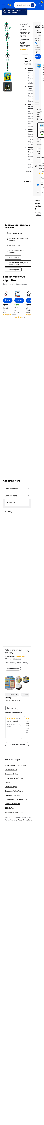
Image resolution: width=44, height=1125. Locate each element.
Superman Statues (11, 774)
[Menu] (4, 5)
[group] (29, 49)
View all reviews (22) (17, 744)
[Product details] (27, 489)
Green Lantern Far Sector (14, 778)
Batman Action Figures (13, 795)
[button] (25, 61)
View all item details (33, 172)
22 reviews (17, 659)
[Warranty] (25, 503)
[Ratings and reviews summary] (27, 650)
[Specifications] (27, 496)
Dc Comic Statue (11, 770)
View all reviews (13, 669)
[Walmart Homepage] (10, 5)
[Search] (32, 5)
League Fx (8, 782)
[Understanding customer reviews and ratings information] (27, 663)
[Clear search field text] (29, 5)
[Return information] (36, 52)
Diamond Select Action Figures (16, 799)
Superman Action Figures (14, 791)
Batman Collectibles (12, 804)
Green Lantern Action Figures (15, 765)
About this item (11, 480)
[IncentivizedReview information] (20, 725)
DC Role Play (9, 808)
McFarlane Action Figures (14, 812)
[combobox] (25, 5)
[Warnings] (27, 512)
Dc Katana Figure (11, 787)
